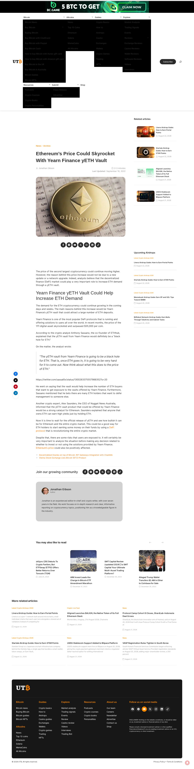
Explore (126, 17)
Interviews (129, 69)
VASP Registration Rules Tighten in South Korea (145, 643)
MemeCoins (73, 43)
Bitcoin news (22, 708)
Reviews (129, 38)
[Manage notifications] (187, 762)
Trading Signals (132, 27)
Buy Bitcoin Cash (33, 48)
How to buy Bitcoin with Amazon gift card (44, 59)
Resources (29, 85)
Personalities (90, 719)
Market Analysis (132, 22)
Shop (82, 85)
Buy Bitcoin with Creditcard (37, 38)
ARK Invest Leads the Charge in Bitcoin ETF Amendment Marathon (81, 580)
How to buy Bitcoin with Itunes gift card (43, 54)
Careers (110, 712)
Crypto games (45, 730)
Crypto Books (31, 100)
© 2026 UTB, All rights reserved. (24, 762)
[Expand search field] (180, 62)
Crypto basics (45, 708)
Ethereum (72, 32)
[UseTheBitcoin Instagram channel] (155, 709)
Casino (99, 38)
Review (64, 719)
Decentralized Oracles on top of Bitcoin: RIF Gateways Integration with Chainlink (75, 455)
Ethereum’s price (45, 447)
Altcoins (70, 17)
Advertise (57, 95)
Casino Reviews (132, 48)
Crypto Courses (32, 95)
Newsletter (112, 715)
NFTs (98, 64)
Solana (71, 38)
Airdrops (100, 32)
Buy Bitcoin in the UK (34, 64)
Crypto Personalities (34, 105)
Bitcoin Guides (31, 75)
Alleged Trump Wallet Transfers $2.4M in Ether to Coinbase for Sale (151, 580)
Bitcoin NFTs (30, 80)
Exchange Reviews (133, 43)
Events (128, 32)
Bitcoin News (31, 22)
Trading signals (68, 712)
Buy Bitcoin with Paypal (36, 43)
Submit (55, 85)
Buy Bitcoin (30, 27)
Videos (128, 64)
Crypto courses (91, 712)
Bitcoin (27, 17)
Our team (111, 708)
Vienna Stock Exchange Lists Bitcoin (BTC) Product (62, 458)
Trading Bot (66, 734)
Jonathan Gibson (46, 168)
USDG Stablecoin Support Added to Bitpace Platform (163, 194)
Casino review (67, 723)
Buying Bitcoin (31, 32)
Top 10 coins (22, 736)
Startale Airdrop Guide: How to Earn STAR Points (164, 150)
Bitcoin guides (22, 715)
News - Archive (43, 146)
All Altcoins (73, 48)
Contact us (112, 723)
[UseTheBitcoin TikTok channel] (167, 709)
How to (99, 27)
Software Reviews (133, 59)
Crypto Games (103, 54)
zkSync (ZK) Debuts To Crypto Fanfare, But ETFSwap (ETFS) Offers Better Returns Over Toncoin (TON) (47, 567)
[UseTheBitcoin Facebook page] (132, 709)
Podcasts (29, 90)
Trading (99, 59)
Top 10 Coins (74, 27)
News (70, 22)
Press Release (60, 90)
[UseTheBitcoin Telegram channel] (138, 709)
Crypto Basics (102, 22)
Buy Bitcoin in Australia (35, 69)
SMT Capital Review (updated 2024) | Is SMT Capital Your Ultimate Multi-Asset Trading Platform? (116, 567)
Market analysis (68, 708)
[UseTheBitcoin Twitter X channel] (150, 709)
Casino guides (45, 719)
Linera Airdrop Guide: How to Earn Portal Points (165, 130)
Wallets (99, 48)
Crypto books (90, 715)
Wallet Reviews (132, 54)
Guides (98, 17)
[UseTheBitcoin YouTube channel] (144, 709)
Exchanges (101, 43)
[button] (64, 17)
